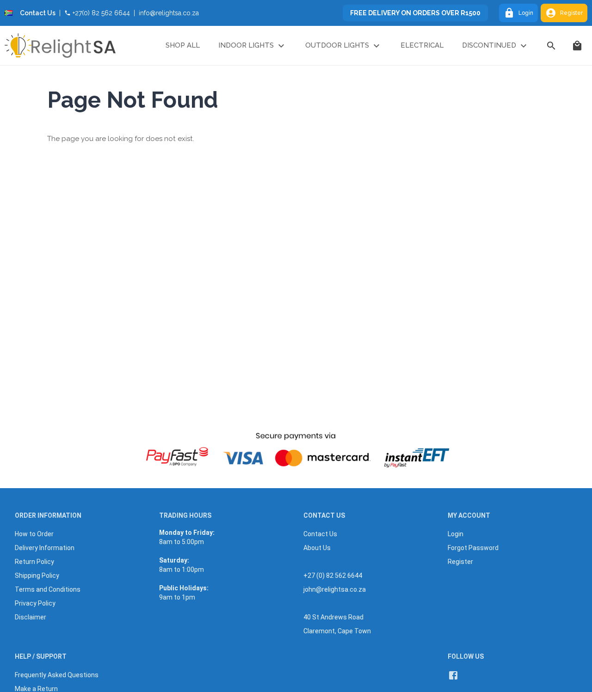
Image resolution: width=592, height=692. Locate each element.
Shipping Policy (37, 575)
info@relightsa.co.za (169, 13)
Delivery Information (44, 547)
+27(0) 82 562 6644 (101, 13)
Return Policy (34, 561)
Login (525, 13)
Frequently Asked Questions (57, 675)
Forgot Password (473, 547)
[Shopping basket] (577, 46)
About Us (317, 547)
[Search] (551, 46)
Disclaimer (30, 617)
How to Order (34, 534)
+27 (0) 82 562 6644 (332, 575)
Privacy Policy (35, 603)
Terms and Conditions (47, 589)
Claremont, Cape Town (337, 631)
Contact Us (38, 13)
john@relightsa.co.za (334, 589)
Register (571, 13)
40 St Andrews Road (333, 617)
